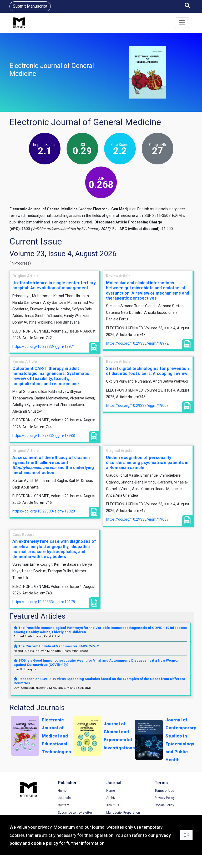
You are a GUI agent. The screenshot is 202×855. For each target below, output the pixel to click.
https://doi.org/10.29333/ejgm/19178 (43, 602)
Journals (64, 798)
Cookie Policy (164, 805)
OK (186, 835)
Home (62, 791)
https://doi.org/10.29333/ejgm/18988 (43, 435)
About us (112, 805)
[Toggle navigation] (182, 22)
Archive (111, 798)
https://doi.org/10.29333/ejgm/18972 (137, 343)
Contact (63, 805)
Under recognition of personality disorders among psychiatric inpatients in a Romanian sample (147, 462)
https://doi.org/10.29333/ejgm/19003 (137, 405)
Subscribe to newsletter (75, 812)
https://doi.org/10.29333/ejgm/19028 (43, 511)
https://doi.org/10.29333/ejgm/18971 (43, 346)
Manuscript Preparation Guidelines (123, 815)
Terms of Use (164, 791)
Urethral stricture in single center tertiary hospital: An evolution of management (54, 285)
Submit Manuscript (30, 6)
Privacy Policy (165, 798)
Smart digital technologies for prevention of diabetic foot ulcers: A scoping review (147, 371)
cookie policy (44, 843)
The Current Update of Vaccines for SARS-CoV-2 (58, 646)
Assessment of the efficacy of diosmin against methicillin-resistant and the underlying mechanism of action (53, 465)
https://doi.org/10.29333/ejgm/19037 (137, 519)
